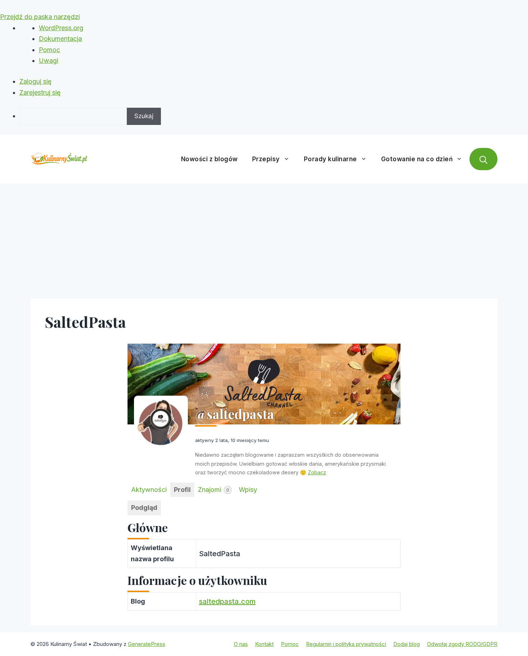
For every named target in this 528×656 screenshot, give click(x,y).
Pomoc (49, 49)
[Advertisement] (264, 237)
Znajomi (213, 489)
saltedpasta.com (227, 601)
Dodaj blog (406, 644)
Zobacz (317, 472)
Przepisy (266, 159)
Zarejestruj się (40, 92)
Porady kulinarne (330, 159)
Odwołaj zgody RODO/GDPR (462, 644)
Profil (182, 489)
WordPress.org (61, 28)
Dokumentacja (60, 38)
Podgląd (144, 507)
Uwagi (48, 60)
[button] (483, 159)
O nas (241, 644)
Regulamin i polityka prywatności (346, 644)
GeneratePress (146, 644)
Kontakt (264, 644)
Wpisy (248, 489)
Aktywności (149, 489)
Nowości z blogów (209, 159)
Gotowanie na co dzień (417, 159)
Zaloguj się (35, 81)
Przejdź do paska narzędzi (40, 16)
